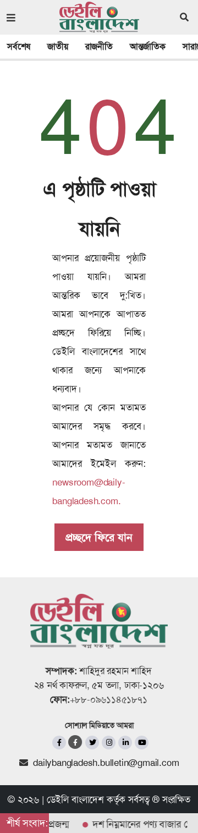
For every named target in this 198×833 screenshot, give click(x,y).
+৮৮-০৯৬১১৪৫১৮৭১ (108, 699)
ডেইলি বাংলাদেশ (75, 799)
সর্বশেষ (18, 46)
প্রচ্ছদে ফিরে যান (99, 537)
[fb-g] (75, 742)
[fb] (59, 742)
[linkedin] (125, 742)
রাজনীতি (99, 46)
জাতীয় (57, 46)
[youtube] (141, 742)
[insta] (109, 742)
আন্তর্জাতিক (148, 46)
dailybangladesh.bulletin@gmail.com (106, 763)
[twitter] (92, 742)
